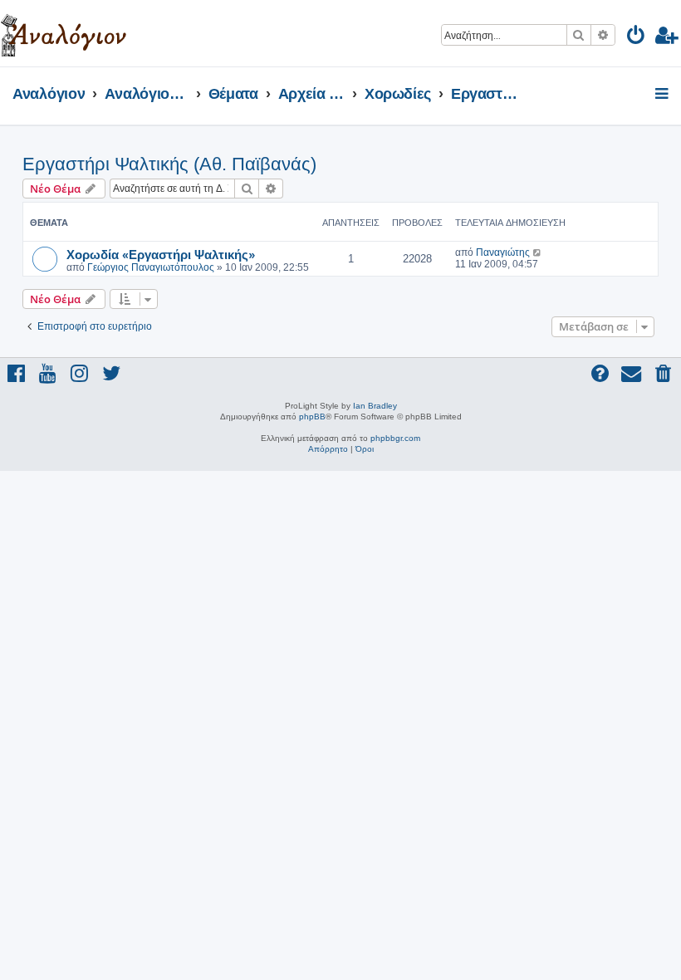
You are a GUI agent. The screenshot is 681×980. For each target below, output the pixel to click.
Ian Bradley (375, 405)
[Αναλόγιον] (63, 33)
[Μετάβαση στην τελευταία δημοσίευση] (537, 252)
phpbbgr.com (395, 438)
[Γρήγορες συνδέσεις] (663, 94)
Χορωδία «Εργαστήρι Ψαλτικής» (161, 254)
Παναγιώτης (503, 252)
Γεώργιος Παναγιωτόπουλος (150, 267)
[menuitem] (636, 38)
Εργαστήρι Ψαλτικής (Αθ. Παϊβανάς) (169, 164)
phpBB (312, 416)
